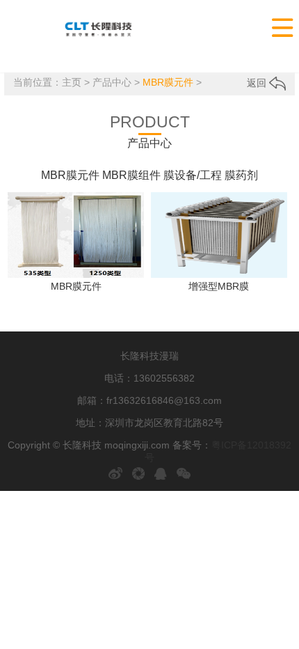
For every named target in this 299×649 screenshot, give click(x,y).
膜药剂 (241, 175)
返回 (258, 82)
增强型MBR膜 (218, 286)
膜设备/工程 (192, 175)
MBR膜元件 (168, 82)
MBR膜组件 (131, 175)
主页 (71, 82)
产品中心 (111, 82)
